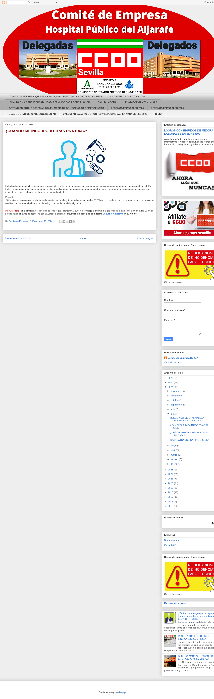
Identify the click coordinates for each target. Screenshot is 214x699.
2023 (171, 469)
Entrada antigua (144, 238)
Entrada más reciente (18, 238)
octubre (175, 400)
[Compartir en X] (67, 221)
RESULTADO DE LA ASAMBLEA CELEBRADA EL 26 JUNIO (187, 419)
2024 (171, 387)
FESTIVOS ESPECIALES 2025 (127, 108)
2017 (171, 497)
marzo (174, 454)
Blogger (122, 692)
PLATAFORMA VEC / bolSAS (141, 102)
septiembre (177, 404)
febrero (175, 459)
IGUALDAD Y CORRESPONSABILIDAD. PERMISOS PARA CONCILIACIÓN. (50, 102)
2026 (171, 378)
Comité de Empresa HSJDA (183, 358)
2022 (171, 474)
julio (173, 409)
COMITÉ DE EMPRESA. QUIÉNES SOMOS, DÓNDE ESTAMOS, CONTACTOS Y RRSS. (56, 96)
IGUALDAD (170, 545)
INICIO (158, 114)
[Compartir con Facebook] (70, 221)
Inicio (82, 238)
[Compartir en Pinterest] (73, 221)
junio (173, 413)
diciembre (176, 391)
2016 (171, 501)
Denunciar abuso (175, 603)
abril (173, 450)
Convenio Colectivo (113, 214)
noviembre (177, 395)
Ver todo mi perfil (173, 362)
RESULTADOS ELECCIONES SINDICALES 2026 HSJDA (193, 637)
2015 (171, 506)
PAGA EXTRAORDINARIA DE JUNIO (189, 440)
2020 (171, 483)
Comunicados (171, 540)
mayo (174, 445)
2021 (171, 478)
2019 (171, 487)
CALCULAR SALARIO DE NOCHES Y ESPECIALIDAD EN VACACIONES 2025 (105, 114)
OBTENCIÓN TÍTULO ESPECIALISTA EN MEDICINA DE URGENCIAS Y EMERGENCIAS (56, 108)
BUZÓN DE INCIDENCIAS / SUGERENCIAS (32, 114)
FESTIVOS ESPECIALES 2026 (167, 108)
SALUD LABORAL (108, 102)
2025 (171, 382)
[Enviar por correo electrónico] (61, 221)
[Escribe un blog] (64, 221)
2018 (171, 492)
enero (174, 463)
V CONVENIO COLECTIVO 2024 (127, 96)
